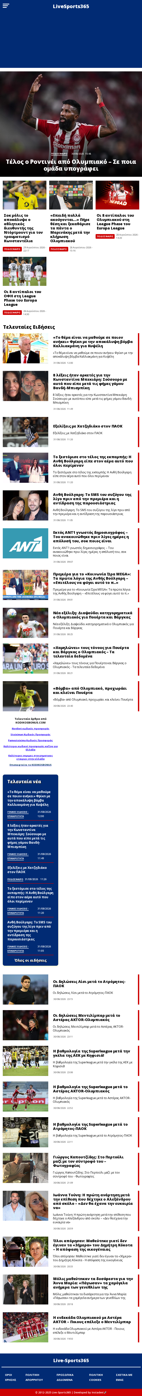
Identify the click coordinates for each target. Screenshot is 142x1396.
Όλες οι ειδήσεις (30, 960)
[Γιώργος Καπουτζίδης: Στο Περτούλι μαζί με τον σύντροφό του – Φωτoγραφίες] (25, 1168)
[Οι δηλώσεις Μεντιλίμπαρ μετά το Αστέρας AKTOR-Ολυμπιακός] (25, 1025)
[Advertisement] (71, 40)
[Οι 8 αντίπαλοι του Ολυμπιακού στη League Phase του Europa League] (117, 195)
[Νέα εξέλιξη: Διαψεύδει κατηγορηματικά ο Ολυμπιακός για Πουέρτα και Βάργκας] (25, 623)
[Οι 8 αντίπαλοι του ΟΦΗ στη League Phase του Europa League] (24, 271)
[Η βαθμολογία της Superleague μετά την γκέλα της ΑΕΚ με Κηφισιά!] (25, 1061)
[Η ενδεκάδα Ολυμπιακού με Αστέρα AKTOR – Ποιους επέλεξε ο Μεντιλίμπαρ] (25, 1327)
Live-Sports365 (71, 1360)
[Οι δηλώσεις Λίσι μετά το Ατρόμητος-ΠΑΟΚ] (25, 989)
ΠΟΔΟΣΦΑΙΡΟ (12, 249)
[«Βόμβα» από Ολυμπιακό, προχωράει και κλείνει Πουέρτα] (25, 696)
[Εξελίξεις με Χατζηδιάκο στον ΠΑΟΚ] (25, 432)
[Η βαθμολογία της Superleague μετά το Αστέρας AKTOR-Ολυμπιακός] (25, 1096)
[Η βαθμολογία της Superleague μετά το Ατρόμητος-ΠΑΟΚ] (25, 1132)
